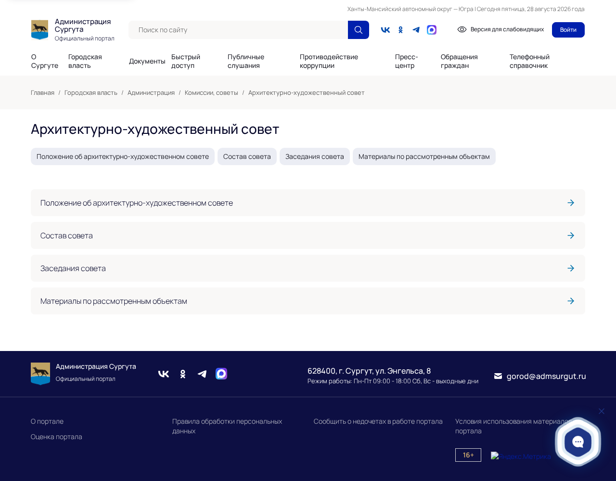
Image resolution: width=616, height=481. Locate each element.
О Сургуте (44, 61)
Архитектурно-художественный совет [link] (306, 92)
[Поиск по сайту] (358, 30)
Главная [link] (42, 92)
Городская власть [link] (90, 92)
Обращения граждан (459, 61)
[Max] (221, 374)
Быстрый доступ (185, 61)
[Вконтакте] (385, 30)
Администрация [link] (151, 92)
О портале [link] (47, 421)
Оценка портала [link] (56, 436)
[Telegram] (416, 30)
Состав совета (247, 156)
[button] (578, 442)
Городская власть (85, 61)
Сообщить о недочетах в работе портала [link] (378, 421)
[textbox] (238, 30)
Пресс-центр (406, 61)
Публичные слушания (246, 61)
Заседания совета (314, 156)
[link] (308, 202)
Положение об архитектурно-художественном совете (123, 156)
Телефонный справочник (530, 61)
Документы (147, 61)
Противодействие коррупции (329, 61)
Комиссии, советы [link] (211, 92)
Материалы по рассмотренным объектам (424, 156)
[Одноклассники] (401, 30)
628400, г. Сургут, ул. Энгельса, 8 (369, 370)
